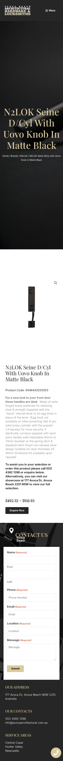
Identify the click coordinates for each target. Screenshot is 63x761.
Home (5, 156)
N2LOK (23, 156)
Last (9, 581)
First (10, 567)
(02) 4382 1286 (15, 718)
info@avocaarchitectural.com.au (26, 722)
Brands (14, 156)
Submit (15, 668)
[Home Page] (17, 10)
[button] (55, 283)
